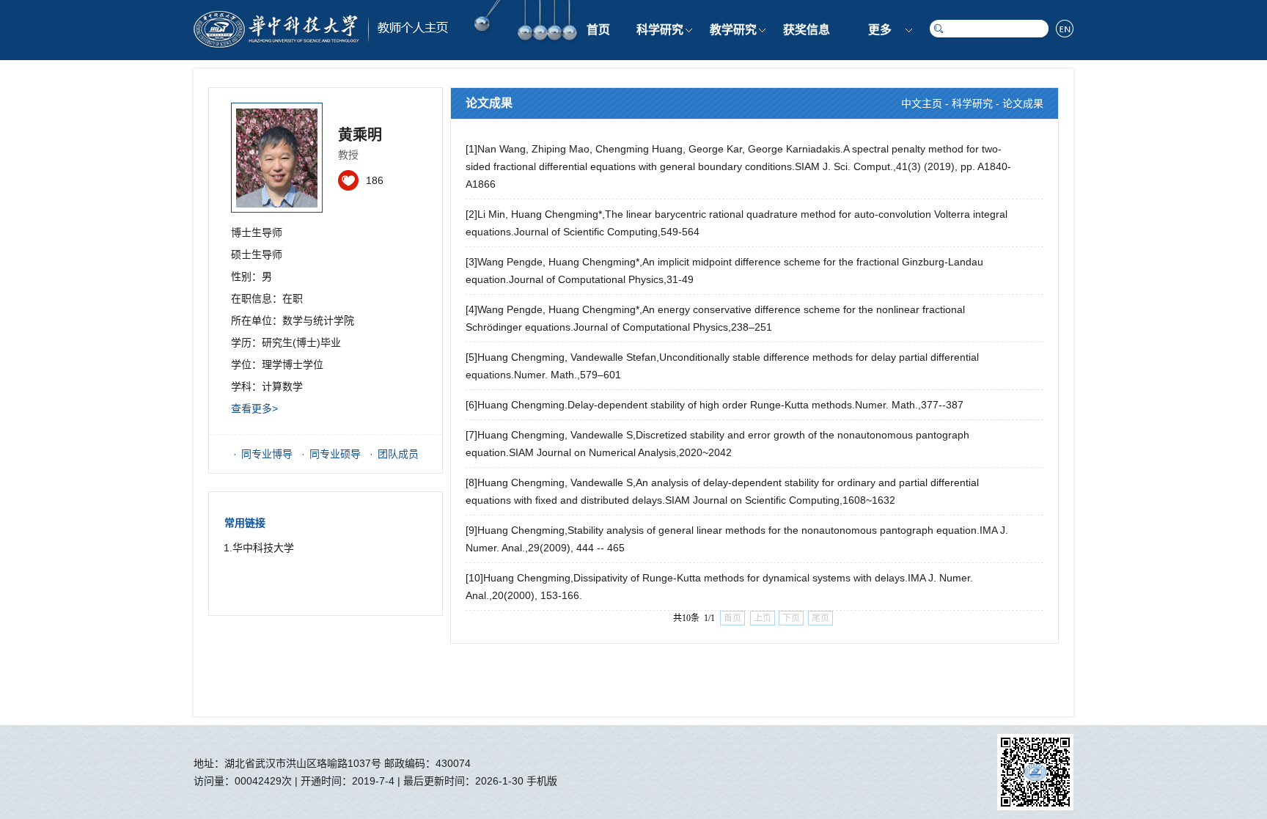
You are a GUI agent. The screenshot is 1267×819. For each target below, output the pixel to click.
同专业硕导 (335, 454)
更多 (880, 29)
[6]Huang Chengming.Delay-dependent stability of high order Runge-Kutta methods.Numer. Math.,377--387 (714, 405)
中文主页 (921, 103)
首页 (598, 29)
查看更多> (254, 408)
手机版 (541, 781)
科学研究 (659, 29)
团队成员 (398, 454)
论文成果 (1022, 103)
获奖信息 (806, 29)
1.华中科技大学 (259, 548)
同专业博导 (267, 454)
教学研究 (733, 29)
